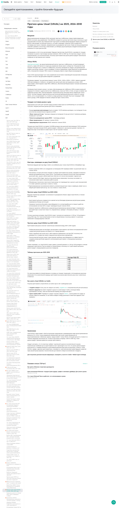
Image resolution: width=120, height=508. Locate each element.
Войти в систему (93, 2)
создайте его (63, 287)
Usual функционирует (33, 64)
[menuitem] (12, 32)
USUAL (66, 293)
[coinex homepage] (5, 2)
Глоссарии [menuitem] (6, 24)
